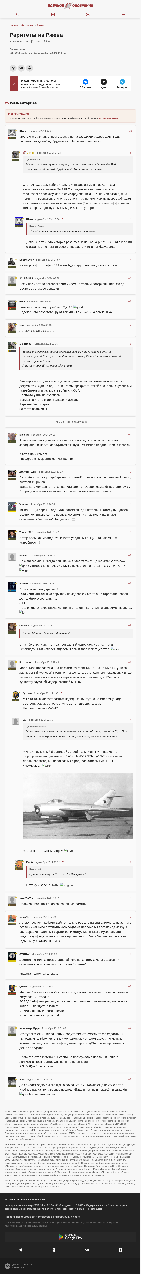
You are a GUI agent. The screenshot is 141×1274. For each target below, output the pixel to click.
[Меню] (123, 14)
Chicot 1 (24, 625)
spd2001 (24, 555)
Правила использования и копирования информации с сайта (42, 1216)
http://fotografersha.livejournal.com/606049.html (38, 53)
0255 (22, 301)
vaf (24, 719)
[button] (52, 14)
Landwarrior (26, 259)
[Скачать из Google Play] (70, 1237)
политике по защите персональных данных (26, 1226)
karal (22, 325)
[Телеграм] (20, 1250)
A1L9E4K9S (26, 278)
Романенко (25, 662)
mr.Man (23, 583)
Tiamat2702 (26, 532)
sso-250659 (26, 898)
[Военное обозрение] (70, 5)
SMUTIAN (24, 954)
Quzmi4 (27, 693)
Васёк (29, 862)
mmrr (22, 1079)
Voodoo (24, 504)
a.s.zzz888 (25, 343)
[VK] (87, 1250)
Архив (40, 25)
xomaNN (24, 917)
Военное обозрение (22, 25)
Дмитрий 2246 (27, 471)
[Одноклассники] (53, 1250)
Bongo (31, 152)
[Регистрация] (88, 14)
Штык (22, 131)
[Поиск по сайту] (17, 14)
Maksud (24, 434)
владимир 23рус (29, 1028)
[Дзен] (120, 1250)
